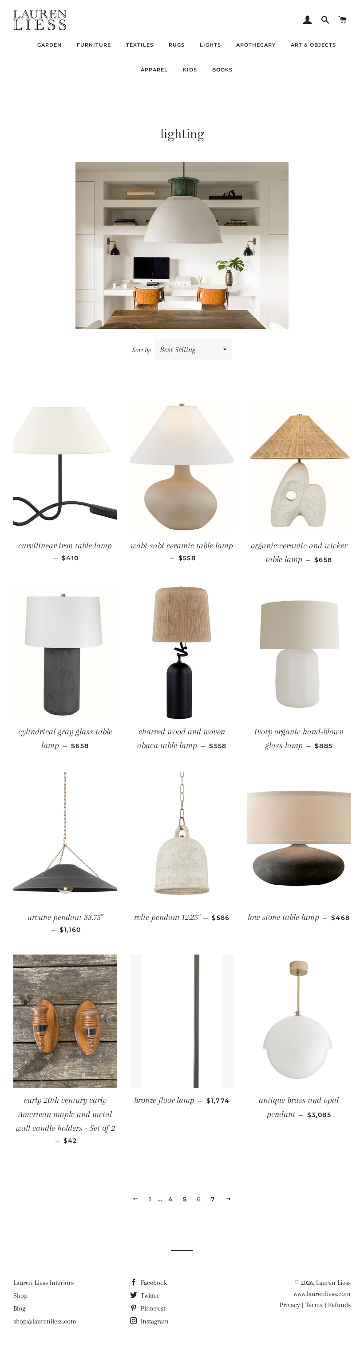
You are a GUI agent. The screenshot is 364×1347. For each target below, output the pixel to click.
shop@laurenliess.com (44, 1321)
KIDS (190, 70)
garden (49, 45)
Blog (19, 1308)
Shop (20, 1295)
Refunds (339, 1305)
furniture (94, 45)
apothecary (256, 45)
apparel (154, 70)
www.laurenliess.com (322, 1294)
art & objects (313, 45)
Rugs (177, 45)
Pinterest (152, 1308)
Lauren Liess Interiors (43, 1283)
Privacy (290, 1305)
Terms (314, 1305)
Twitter (149, 1295)
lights (210, 45)
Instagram (154, 1321)
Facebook (153, 1283)
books (222, 70)
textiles (140, 45)
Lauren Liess (333, 1283)
